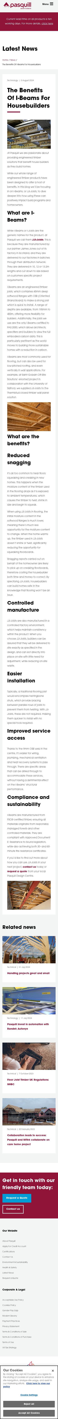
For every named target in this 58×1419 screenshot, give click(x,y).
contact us (29, 867)
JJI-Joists (37, 240)
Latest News (8, 1273)
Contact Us (7, 1257)
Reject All (29, 1404)
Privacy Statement (10, 1327)
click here (47, 24)
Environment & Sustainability (15, 1262)
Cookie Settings (29, 1395)
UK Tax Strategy (9, 1348)
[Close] (52, 1370)
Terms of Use (8, 1342)
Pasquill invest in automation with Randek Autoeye (28, 1026)
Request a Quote (16, 1198)
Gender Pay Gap (10, 1311)
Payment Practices (11, 1321)
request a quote (17, 871)
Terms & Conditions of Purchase (16, 1337)
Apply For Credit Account (14, 1246)
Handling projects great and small (28, 973)
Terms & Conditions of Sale (14, 1332)
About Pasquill (8, 1241)
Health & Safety (9, 1268)
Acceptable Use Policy (13, 1300)
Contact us (13, 1209)
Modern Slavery (9, 1316)
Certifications (8, 1252)
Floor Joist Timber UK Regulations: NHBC (28, 1082)
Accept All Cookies (28, 1413)
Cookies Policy (9, 1305)
